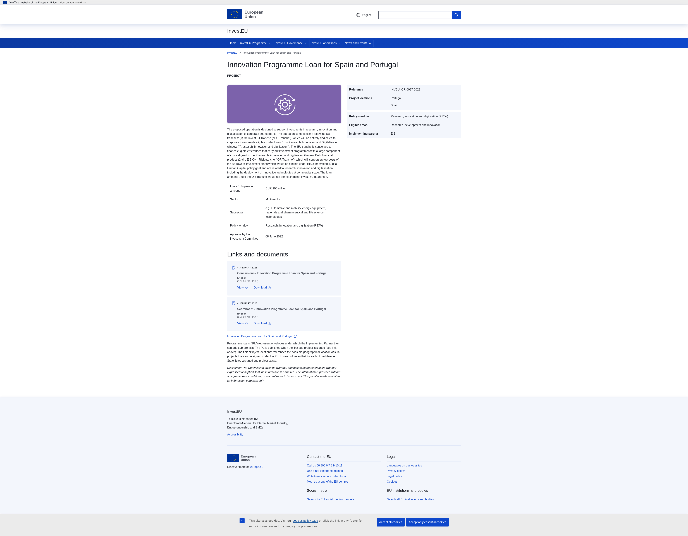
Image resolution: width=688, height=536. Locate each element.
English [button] (367, 14)
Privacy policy (396, 470)
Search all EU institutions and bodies (410, 499)
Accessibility (235, 434)
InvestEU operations (324, 43)
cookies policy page (305, 520)
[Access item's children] (270, 43)
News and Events (356, 43)
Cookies (392, 481)
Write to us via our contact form (326, 476)
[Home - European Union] (245, 14)
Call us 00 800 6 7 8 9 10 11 (324, 465)
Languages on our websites (404, 465)
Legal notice (394, 476)
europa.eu (256, 466)
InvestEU (232, 52)
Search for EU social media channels (330, 499)
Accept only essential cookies (427, 522)
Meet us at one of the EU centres (327, 481)
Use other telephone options (325, 470)
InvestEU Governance (289, 43)
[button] (242, 287)
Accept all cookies (390, 522)
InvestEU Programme (253, 43)
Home (232, 43)
